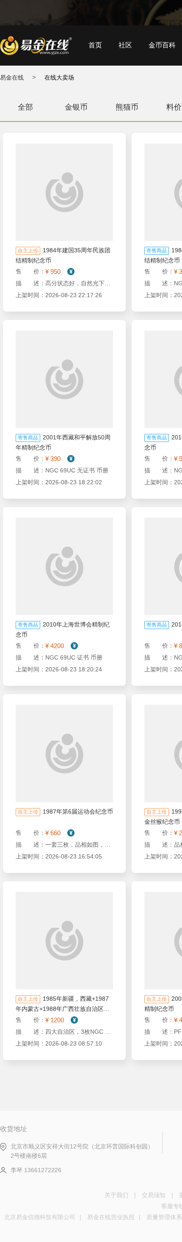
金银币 (76, 107)
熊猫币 (127, 107)
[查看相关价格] (70, 271)
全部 (25, 107)
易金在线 (12, 77)
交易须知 (153, 1195)
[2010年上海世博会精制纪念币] (64, 566)
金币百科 (162, 45)
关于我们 (116, 1195)
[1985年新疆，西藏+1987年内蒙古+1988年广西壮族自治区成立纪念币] (64, 940)
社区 (125, 45)
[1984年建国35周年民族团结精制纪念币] (64, 192)
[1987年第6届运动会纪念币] (64, 753)
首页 (95, 45)
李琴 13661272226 (36, 1170)
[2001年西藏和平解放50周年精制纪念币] (64, 379)
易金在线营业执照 (111, 1217)
